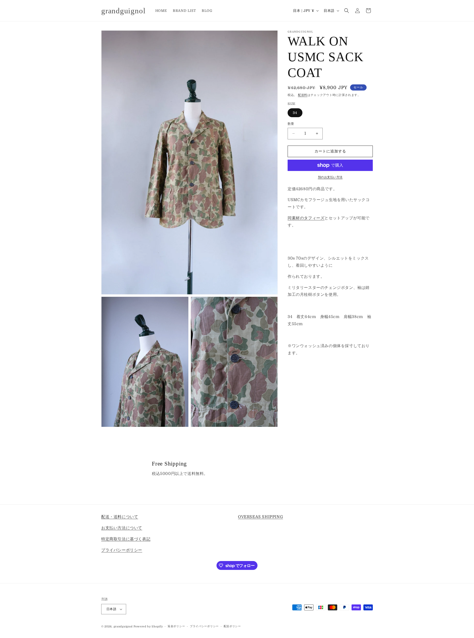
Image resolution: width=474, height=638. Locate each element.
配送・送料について (119, 517)
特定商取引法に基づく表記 (125, 539)
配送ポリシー (232, 626)
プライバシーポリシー (121, 550)
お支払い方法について (121, 527)
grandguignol (123, 626)
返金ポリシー (176, 626)
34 (295, 113)
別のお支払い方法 (330, 177)
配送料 (302, 95)
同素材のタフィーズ (306, 218)
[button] (346, 10)
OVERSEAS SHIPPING (260, 517)
